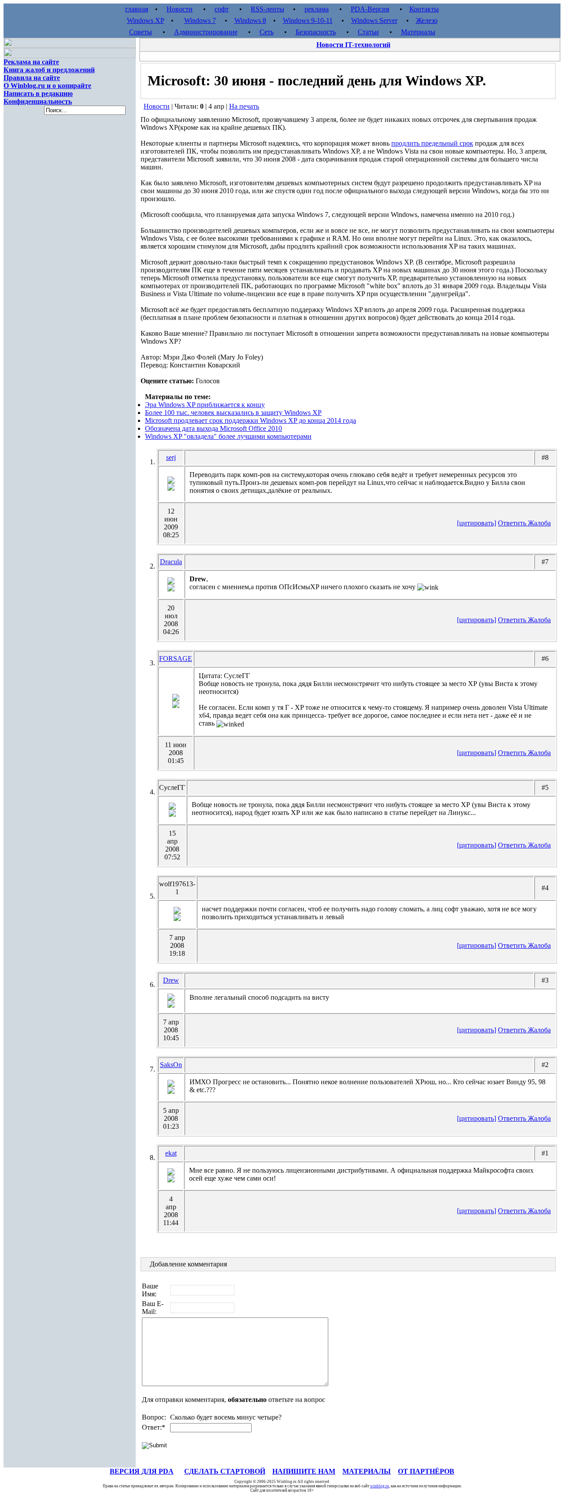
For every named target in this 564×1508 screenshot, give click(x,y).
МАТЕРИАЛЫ (366, 1471)
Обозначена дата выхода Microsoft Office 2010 (213, 428)
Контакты (424, 9)
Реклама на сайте (31, 62)
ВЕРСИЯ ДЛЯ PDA (142, 1471)
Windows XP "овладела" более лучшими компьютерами (228, 436)
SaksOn (171, 1064)
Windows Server (374, 20)
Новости (180, 9)
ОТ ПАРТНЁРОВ (426, 1471)
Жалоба (539, 523)
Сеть (267, 32)
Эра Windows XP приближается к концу (205, 404)
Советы (140, 32)
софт (222, 9)
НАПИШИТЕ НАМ (303, 1471)
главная (136, 9)
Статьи (368, 32)
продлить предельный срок (432, 143)
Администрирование (205, 32)
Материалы (418, 32)
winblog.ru (379, 1486)
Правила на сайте (32, 77)
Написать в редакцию (38, 93)
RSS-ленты (267, 9)
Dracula (171, 561)
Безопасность (316, 32)
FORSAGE (175, 658)
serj (171, 457)
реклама (316, 9)
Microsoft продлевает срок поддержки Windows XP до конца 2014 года (250, 420)
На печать (244, 106)
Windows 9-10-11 (308, 20)
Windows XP (145, 20)
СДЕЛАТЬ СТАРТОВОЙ (224, 1471)
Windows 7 (200, 20)
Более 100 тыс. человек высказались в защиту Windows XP (233, 412)
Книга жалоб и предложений (49, 69)
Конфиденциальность (38, 101)
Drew (171, 980)
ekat (171, 1153)
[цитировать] (476, 523)
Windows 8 (250, 20)
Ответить (513, 523)
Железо (427, 20)
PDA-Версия (370, 9)
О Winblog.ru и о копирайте (47, 85)
